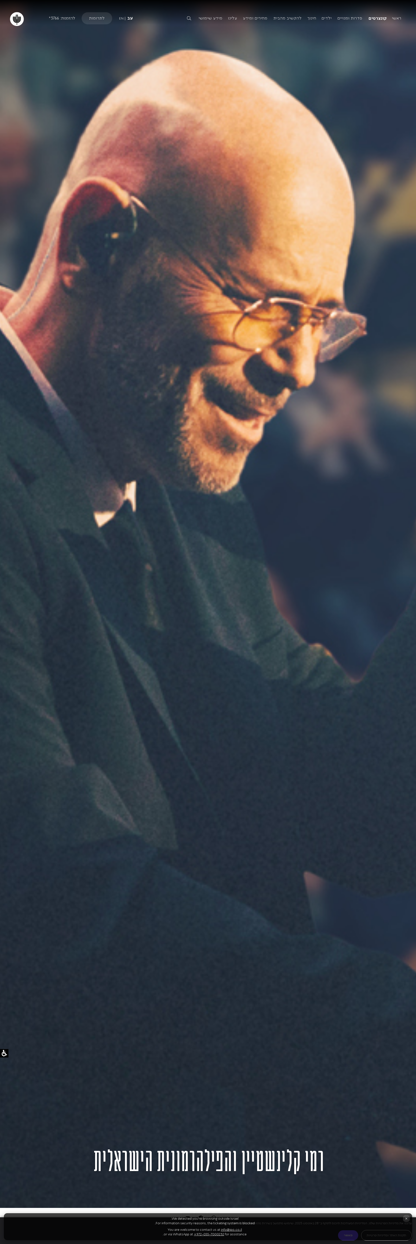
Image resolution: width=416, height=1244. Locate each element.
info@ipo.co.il (231, 1230)
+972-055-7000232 (209, 1234)
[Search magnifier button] (189, 18)
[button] (149, 18)
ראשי (396, 18)
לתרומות (97, 18)
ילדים (327, 18)
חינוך (311, 18)
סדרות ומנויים (350, 18)
